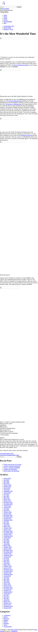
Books (5, 18)
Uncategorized (8, 626)
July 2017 (6, 595)
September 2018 (8, 574)
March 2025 (7, 488)
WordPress (14, 631)
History (6, 617)
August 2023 (7, 493)
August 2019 (7, 556)
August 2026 (7, 478)
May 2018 (6, 580)
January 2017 (7, 604)
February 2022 (8, 512)
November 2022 (8, 504)
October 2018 (7, 572)
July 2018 (6, 577)
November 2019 (8, 552)
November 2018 (8, 571)
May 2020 (6, 542)
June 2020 (6, 540)
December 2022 (8, 502)
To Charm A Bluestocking (14, 101)
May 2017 (6, 598)
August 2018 (7, 576)
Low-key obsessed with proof (12, 466)
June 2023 (6, 496)
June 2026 (6, 481)
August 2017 (7, 593)
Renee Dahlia (14, 629)
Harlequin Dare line (26, 135)
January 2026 (7, 485)
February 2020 (8, 547)
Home (5, 15)
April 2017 (7, 600)
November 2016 (8, 606)
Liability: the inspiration (10, 469)
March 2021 (7, 526)
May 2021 (6, 523)
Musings (6, 620)
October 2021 (7, 518)
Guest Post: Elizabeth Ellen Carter (9, 455)
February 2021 (8, 528)
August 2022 (7, 507)
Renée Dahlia (7, 28)
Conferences (7, 615)
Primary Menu (4, 12)
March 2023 (7, 499)
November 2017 (8, 588)
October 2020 (7, 534)
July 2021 (6, 521)
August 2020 (7, 537)
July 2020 (6, 539)
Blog (5, 23)
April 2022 (7, 510)
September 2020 (8, 536)
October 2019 (7, 553)
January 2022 (7, 513)
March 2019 (7, 564)
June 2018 (6, 579)
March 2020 (7, 545)
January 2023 (7, 501)
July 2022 (6, 509)
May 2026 (6, 483)
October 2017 (7, 590)
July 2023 (6, 494)
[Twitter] (4, 4)
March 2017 (7, 601)
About (5, 16)
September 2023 (8, 491)
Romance (6, 29)
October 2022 (7, 505)
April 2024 (7, 489)
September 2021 (8, 520)
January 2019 (7, 568)
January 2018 (7, 585)
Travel (11, 29)
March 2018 (7, 584)
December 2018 (8, 569)
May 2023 (6, 497)
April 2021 (7, 525)
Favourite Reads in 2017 (7, 453)
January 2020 (7, 548)
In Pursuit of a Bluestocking (13, 104)
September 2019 (8, 555)
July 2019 (6, 558)
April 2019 (7, 563)
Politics (6, 621)
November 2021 (8, 517)
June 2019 (6, 560)
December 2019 (8, 550)
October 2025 (7, 486)
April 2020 (7, 544)
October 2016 (7, 608)
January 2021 (7, 529)
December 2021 (8, 515)
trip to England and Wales (21, 65)
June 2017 (6, 596)
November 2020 (8, 533)
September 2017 (8, 592)
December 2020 (8, 531)
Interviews (6, 618)
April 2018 (7, 582)
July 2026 (6, 480)
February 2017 (8, 603)
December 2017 (8, 587)
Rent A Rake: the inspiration (11, 471)
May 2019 (6, 561)
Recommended (8, 21)
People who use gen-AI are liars (12, 464)
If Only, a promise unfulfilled (12, 467)
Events (5, 20)
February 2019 (8, 566)
